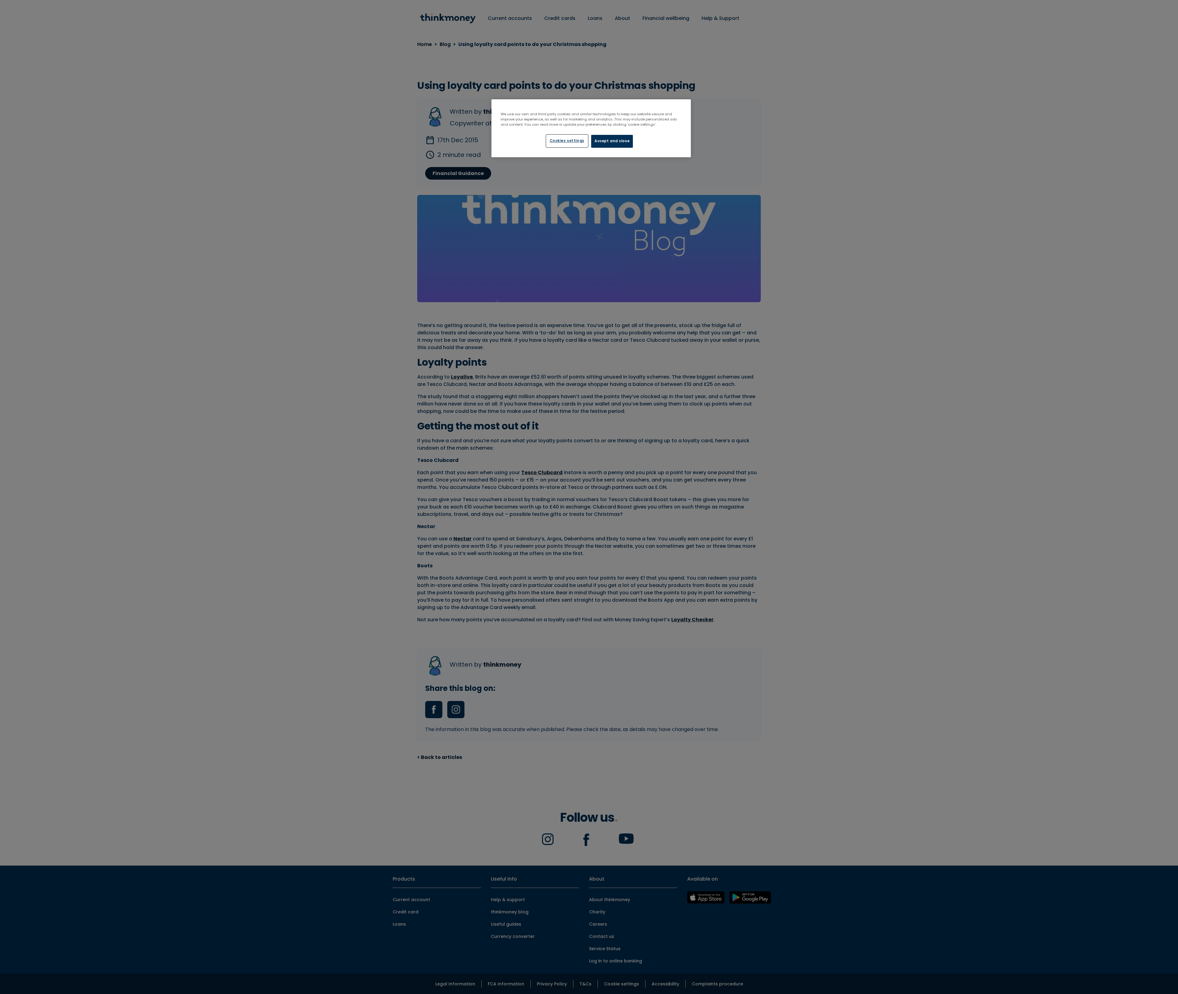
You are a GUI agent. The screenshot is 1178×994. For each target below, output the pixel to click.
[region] (591, 128)
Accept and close (612, 141)
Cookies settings (567, 140)
